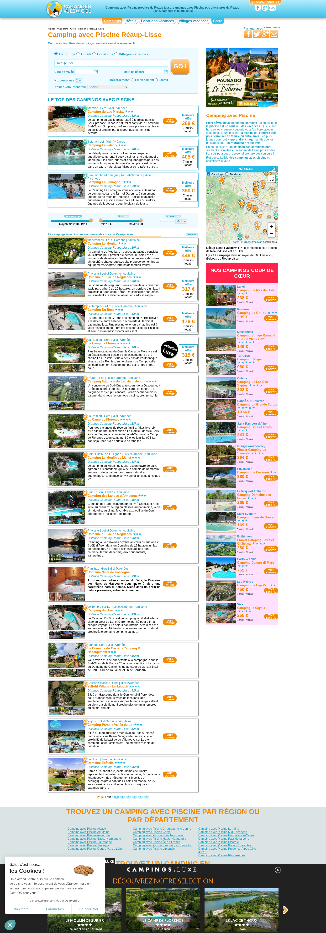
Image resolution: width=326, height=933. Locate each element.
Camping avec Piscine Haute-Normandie (159, 838)
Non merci (21, 909)
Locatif (163, 80)
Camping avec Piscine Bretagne (88, 845)
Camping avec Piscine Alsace (87, 828)
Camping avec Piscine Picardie (218, 842)
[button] (10, 925)
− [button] (271, 233)
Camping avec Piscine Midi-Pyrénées (222, 832)
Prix (121, 216)
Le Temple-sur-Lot (99, 306)
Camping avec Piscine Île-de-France (156, 842)
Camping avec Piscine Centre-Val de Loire (95, 848)
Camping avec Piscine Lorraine (218, 828)
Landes (110, 492)
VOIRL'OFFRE (170, 121)
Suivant (192, 234)
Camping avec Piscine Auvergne (89, 835)
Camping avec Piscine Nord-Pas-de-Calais (226, 835)
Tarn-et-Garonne (131, 175)
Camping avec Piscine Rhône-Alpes (221, 855)
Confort (171, 216)
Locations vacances (157, 21)
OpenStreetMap (253, 242)
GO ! (180, 66)
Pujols (92, 721)
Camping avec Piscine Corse (152, 832)
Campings (112, 21)
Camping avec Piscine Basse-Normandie (94, 838)
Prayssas (94, 273)
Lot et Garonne (116, 240)
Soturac (93, 141)
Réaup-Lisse (96, 378)
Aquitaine (133, 240)
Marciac (93, 108)
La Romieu (95, 339)
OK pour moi (88, 909)
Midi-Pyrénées (117, 108)
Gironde (106, 759)
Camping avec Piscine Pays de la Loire (223, 838)
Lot (102, 141)
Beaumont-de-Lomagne (103, 175)
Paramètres (55, 909)
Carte (217, 21)
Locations (105, 54)
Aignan (92, 645)
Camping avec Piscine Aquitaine (89, 832)
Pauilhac (93, 568)
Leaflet (235, 242)
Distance (71, 216)
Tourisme (235, 174)
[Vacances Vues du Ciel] (68, 9)
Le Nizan (93, 759)
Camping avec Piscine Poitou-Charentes (224, 845)
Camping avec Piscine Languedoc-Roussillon (162, 845)
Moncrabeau (96, 240)
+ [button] (271, 226)
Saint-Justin (95, 492)
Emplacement (144, 80)
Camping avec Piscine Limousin (154, 848)
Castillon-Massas (99, 683)
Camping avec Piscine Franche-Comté (158, 835)
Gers (103, 108)
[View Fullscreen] (271, 178)
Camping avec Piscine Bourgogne (90, 842)
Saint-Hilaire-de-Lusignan (104, 454)
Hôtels (131, 21)
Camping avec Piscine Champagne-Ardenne (162, 828)
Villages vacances (193, 21)
